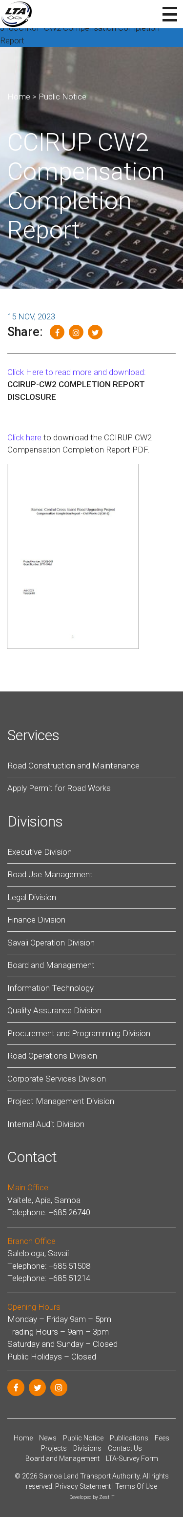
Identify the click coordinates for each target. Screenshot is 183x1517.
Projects (54, 1448)
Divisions (87, 1448)
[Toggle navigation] (170, 14)
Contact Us (125, 1448)
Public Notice (62, 96)
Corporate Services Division (56, 1079)
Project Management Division (60, 1101)
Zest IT (106, 1497)
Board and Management (51, 965)
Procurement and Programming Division (78, 1033)
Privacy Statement (83, 1486)
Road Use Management (50, 874)
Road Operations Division (52, 1056)
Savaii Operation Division (51, 942)
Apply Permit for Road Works (59, 788)
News (48, 1438)
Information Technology (50, 988)
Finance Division (36, 920)
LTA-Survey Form (132, 1458)
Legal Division (31, 897)
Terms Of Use (136, 1486)
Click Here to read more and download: (76, 372)
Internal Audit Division (45, 1124)
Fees (162, 1438)
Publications (129, 1438)
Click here (24, 437)
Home (18, 96)
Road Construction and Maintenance (73, 765)
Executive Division (39, 852)
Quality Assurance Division (54, 1010)
